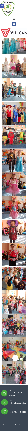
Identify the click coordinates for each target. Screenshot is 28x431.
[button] (2, 6)
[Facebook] (14, 24)
